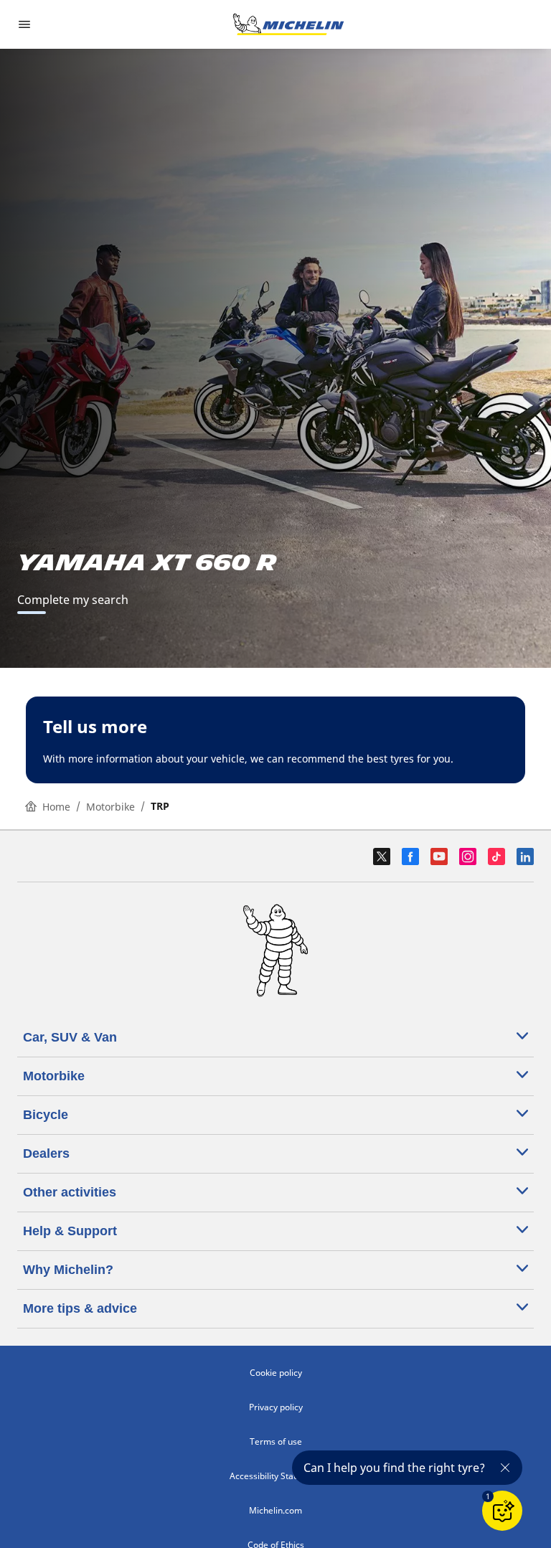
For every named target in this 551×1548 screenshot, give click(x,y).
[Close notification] (505, 1467)
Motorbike (110, 806)
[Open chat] (502, 1511)
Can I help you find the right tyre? (394, 1468)
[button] (488, 1496)
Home (56, 806)
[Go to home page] (288, 24)
